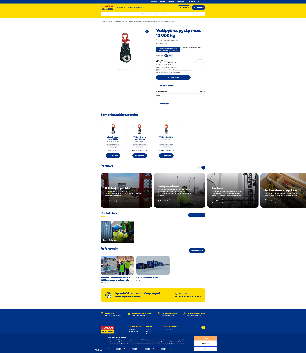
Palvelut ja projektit (135, 7)
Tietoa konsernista (171, 326)
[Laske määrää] (197, 62)
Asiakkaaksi (200, 7)
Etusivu (103, 21)
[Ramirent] (107, 7)
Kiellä (205, 348)
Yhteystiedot (191, 1)
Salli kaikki (205, 338)
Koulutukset (149, 334)
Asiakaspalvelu (132, 334)
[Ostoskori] (204, 2)
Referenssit (170, 1)
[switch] (134, 349)
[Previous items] (199, 168)
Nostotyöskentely (117, 232)
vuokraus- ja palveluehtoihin (171, 72)
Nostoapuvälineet (150, 21)
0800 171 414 (184, 294)
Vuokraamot (153, 1)
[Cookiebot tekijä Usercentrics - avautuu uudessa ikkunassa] (98, 350)
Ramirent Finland (134, 326)
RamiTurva (169, 67)
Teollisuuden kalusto (121, 21)
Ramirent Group (168, 329)
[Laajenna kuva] (147, 31)
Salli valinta (205, 343)
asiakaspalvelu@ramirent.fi (190, 296)
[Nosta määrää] (203, 62)
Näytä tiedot (172, 349)
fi (199, 1)
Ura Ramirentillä (133, 331)
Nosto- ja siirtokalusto (135, 21)
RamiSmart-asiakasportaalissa (182, 70)
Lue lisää (126, 190)
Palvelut (149, 326)
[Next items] (203, 168)
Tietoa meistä (180, 1)
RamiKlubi (162, 1)
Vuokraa (120, 7)
